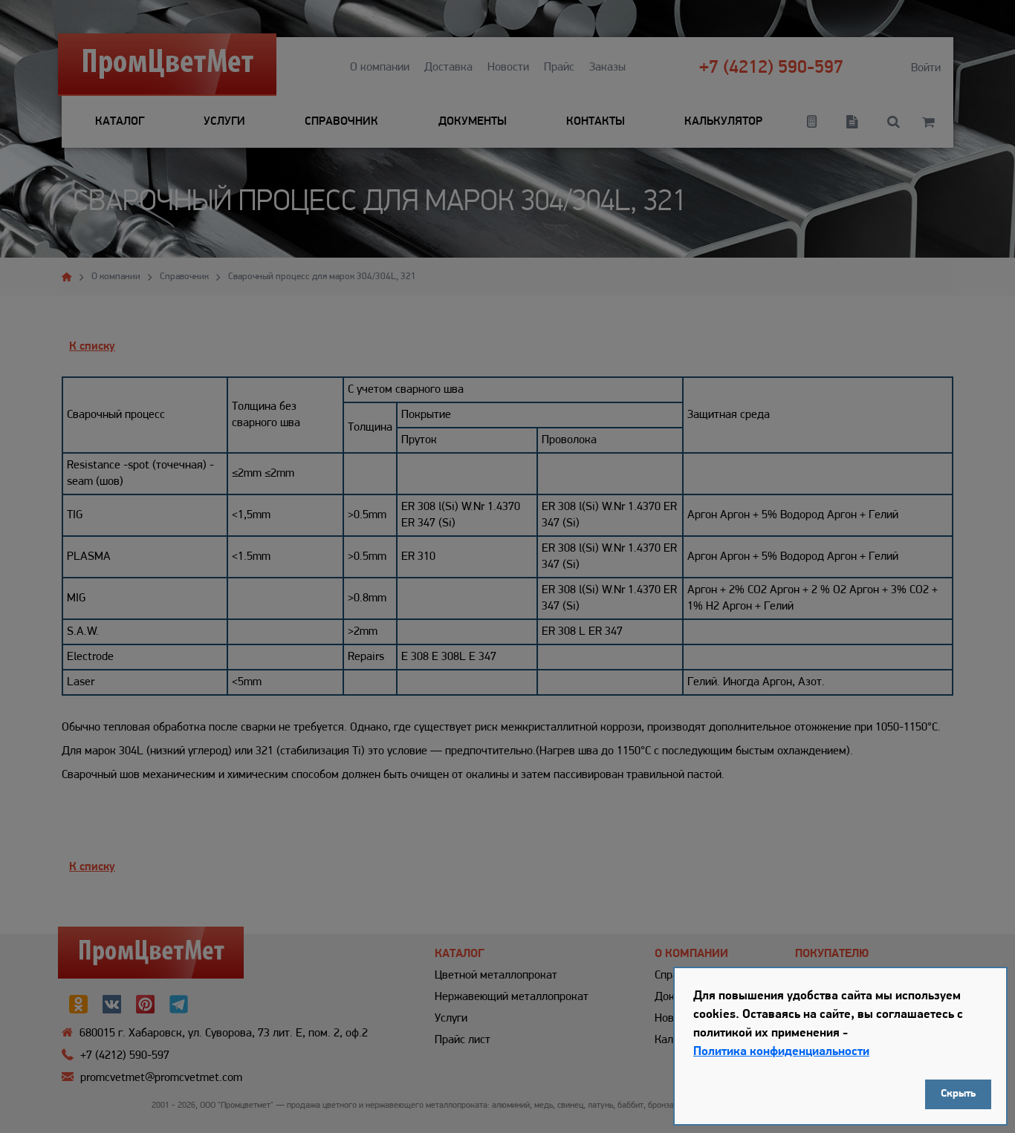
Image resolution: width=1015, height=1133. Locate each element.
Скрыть (958, 1094)
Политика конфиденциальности (781, 1051)
